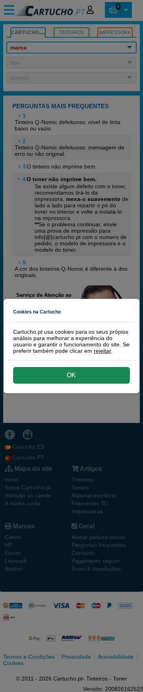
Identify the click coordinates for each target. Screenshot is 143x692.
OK (71, 375)
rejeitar (102, 351)
